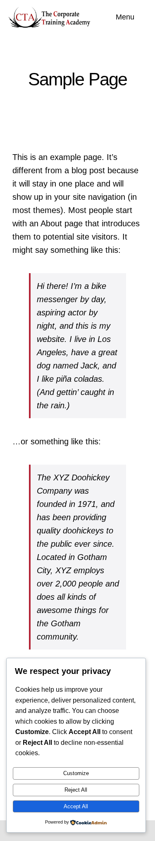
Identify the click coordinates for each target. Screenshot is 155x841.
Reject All (75, 790)
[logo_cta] (51, 10)
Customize (76, 773)
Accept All (76, 806)
